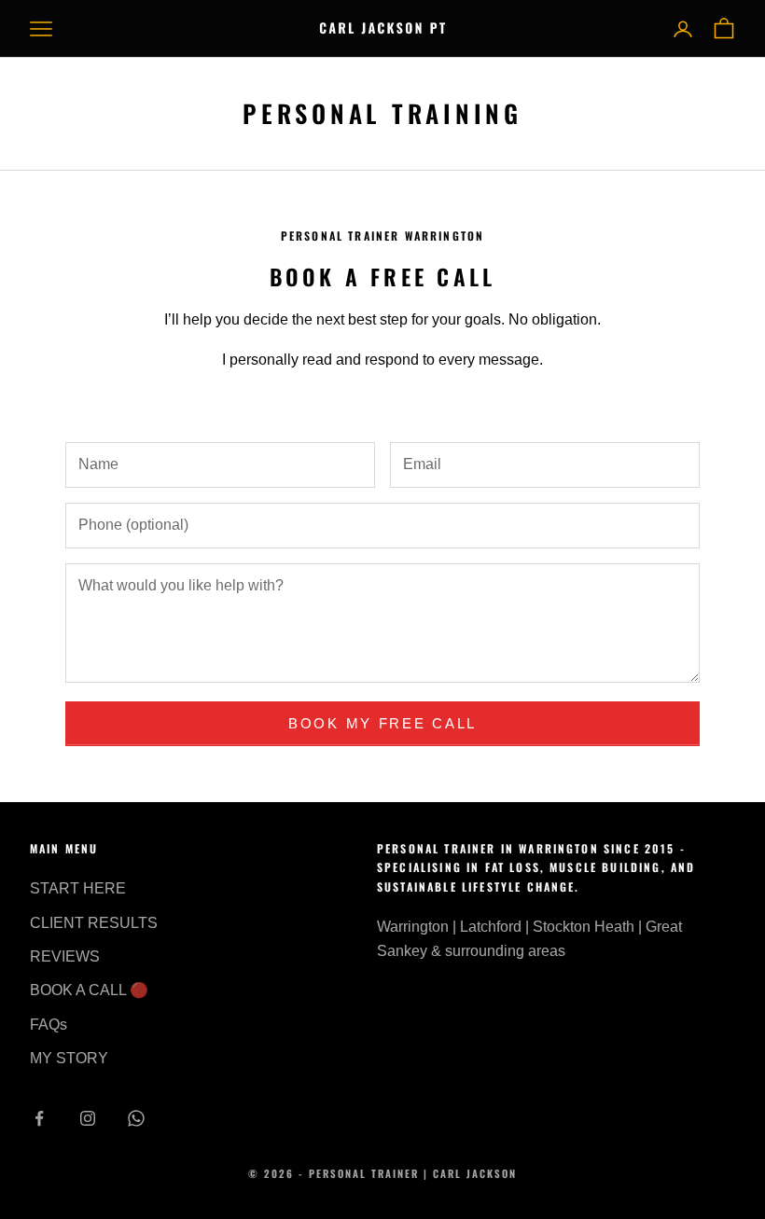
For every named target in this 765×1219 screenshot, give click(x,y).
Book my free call (382, 723)
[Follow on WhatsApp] (136, 1118)
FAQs (48, 1024)
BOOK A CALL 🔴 (89, 990)
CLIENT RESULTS (94, 923)
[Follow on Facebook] (39, 1118)
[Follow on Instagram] (87, 1118)
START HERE (78, 888)
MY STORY (69, 1058)
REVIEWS (65, 956)
